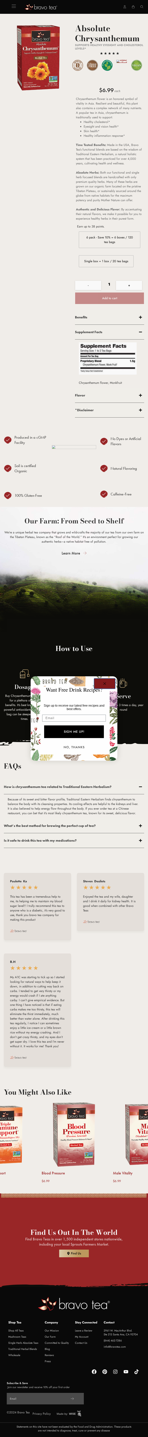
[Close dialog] (104, 683)
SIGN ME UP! (74, 731)
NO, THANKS (74, 747)
